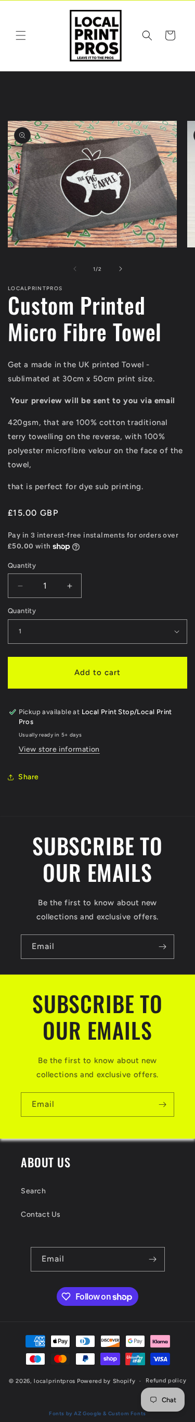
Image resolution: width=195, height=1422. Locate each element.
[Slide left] (74, 268)
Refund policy (166, 1380)
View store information (59, 749)
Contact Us (41, 1214)
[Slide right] (120, 268)
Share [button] (28, 776)
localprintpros (54, 1381)
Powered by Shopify (106, 1381)
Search (33, 1191)
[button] (20, 35)
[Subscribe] (162, 946)
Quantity (22, 565)
